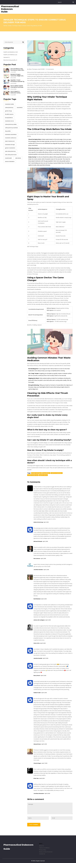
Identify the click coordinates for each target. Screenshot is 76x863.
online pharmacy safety (10, 124)
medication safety (9, 104)
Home (5, 25)
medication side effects (10, 134)
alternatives (18, 158)
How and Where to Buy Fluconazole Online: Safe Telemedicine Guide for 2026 (17, 69)
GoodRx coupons (9, 114)
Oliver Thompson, (33, 69)
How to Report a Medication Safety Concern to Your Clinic (17, 92)
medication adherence (10, 138)
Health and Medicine (10, 52)
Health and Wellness (10, 54)
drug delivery (46, 473)
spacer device (43, 475)
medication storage (10, 144)
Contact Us (42, 854)
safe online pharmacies (11, 154)
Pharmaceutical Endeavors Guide (10, 9)
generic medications (10, 148)
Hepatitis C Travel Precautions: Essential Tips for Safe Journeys (18, 80)
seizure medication (9, 161)
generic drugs (8, 111)
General (6, 57)
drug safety (8, 131)
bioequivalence (9, 117)
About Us (41, 846)
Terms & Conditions (44, 848)
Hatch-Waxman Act (9, 141)
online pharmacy (9, 107)
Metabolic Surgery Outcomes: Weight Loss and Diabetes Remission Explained (17, 75)
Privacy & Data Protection (45, 852)
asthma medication (56, 473)
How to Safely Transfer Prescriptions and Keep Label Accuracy (17, 86)
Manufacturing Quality (10, 60)
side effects (19, 107)
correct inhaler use (33, 475)
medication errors (9, 121)
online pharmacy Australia (11, 127)
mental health (8, 158)
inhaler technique (36, 473)
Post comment (33, 824)
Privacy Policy (42, 850)
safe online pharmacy (10, 151)
